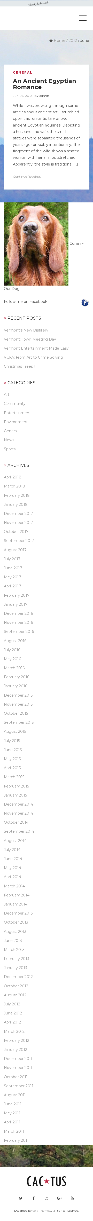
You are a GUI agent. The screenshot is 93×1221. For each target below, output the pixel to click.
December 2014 (18, 804)
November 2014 (18, 813)
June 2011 (12, 1104)
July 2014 (12, 849)
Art (6, 394)
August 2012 (15, 995)
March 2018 (14, 486)
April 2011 (12, 1122)
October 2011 (16, 1077)
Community (15, 403)
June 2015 (13, 749)
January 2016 (15, 686)
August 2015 (15, 731)
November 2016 (18, 622)
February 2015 (16, 786)
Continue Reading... (27, 176)
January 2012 (15, 1049)
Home (59, 40)
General (23, 72)
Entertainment (17, 413)
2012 (73, 40)
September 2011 (18, 1086)
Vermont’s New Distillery (26, 330)
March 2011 (14, 1131)
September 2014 (19, 831)
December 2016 (18, 613)
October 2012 (16, 986)
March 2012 (14, 1031)
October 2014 (16, 822)
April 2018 (12, 477)
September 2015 (19, 722)
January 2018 (16, 504)
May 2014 (12, 867)
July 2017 (12, 559)
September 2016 (19, 631)
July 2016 (12, 650)
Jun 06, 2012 (22, 96)
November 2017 (18, 522)
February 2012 (16, 1040)
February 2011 (16, 1140)
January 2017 (15, 604)
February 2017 (16, 595)
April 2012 (12, 1022)
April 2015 (12, 768)
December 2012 (18, 976)
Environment (16, 422)
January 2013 (15, 967)
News (9, 440)
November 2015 (18, 704)
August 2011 (15, 1095)
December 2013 (18, 913)
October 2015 (16, 713)
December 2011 (18, 1058)
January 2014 (15, 904)
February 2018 (17, 495)
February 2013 (16, 958)
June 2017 (13, 568)
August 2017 (15, 550)
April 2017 (12, 586)
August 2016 (15, 641)
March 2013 (14, 949)
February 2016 (16, 677)
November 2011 (18, 1067)
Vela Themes (41, 1210)
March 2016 (14, 668)
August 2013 (15, 931)
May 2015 (12, 759)
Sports (10, 449)
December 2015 (18, 695)
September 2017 (19, 540)
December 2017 (18, 513)
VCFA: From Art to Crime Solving (33, 357)
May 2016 (12, 659)
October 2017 (16, 531)
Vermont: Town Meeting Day (30, 339)
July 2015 (12, 740)
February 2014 (16, 895)
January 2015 (15, 795)
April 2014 (12, 877)
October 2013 (16, 922)
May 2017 (12, 577)
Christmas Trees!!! (19, 366)
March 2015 (14, 777)
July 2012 (12, 1004)
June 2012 (13, 1013)
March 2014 (14, 886)
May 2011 (12, 1113)
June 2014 (13, 858)
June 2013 (13, 940)
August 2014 (15, 840)
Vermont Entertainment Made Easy (36, 348)
